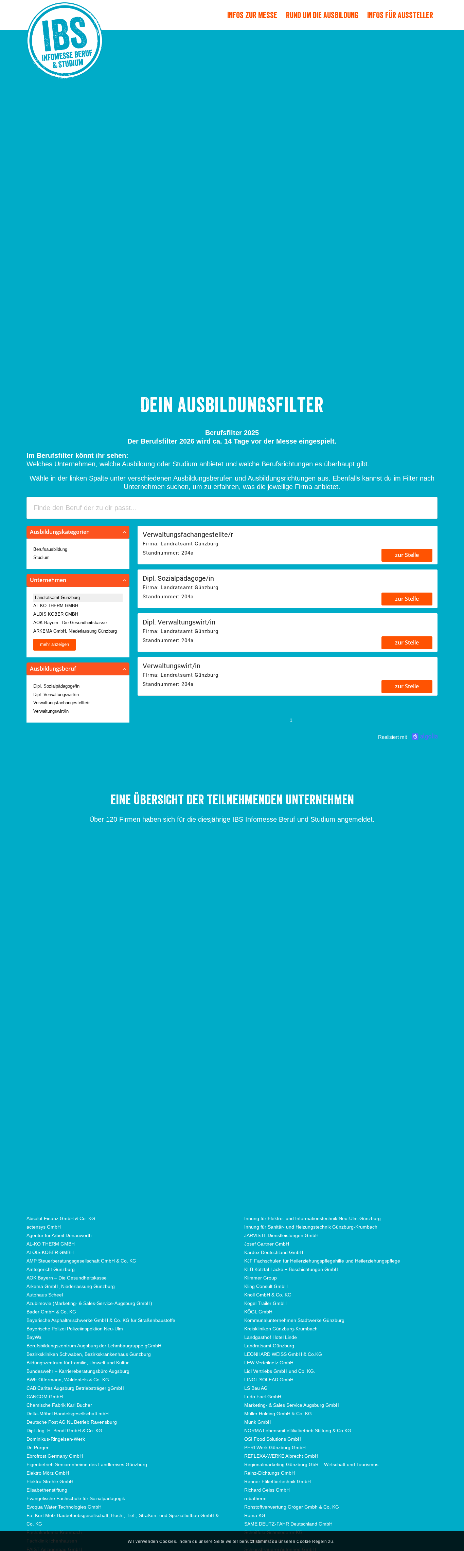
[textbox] (232, 508)
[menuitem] (252, 15)
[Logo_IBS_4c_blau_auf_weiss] (64, 53)
